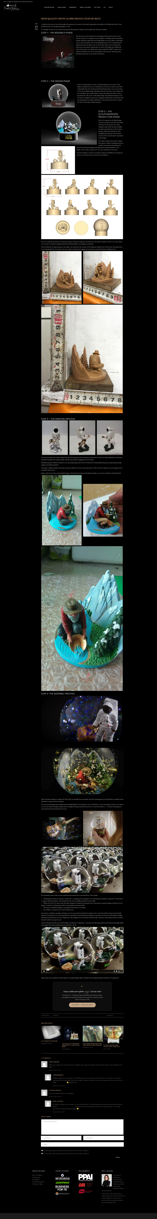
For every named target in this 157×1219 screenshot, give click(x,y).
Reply (122, 1061)
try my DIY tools (62, 1082)
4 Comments (109, 1015)
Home (5, 1)
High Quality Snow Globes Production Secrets (70, 18)
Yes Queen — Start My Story (82, 1005)
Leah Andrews (45, 1015)
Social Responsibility (38, 1182)
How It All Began (37, 1175)
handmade (55, 1015)
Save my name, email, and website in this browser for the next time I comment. (66, 1150)
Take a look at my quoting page (66, 1106)
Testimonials (36, 1177)
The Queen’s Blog (37, 1184)
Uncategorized (10, 1)
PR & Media (35, 1180)
